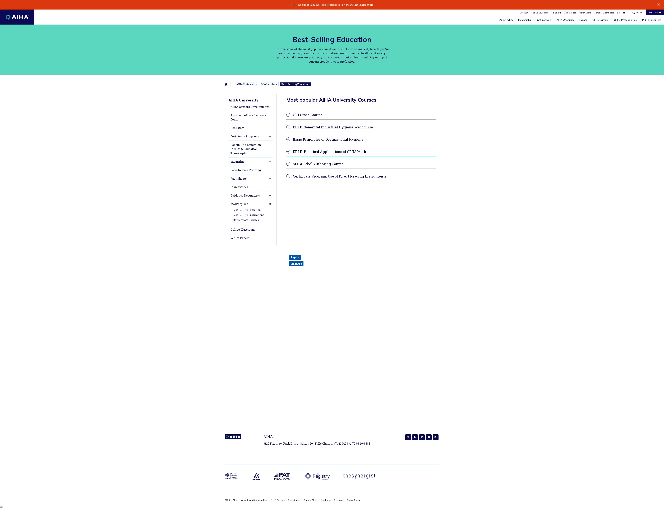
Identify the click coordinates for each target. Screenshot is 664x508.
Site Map (338, 500)
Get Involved (544, 19)
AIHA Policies (278, 500)
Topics (295, 257)
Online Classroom (242, 229)
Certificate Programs (244, 136)
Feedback (325, 500)
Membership (525, 19)
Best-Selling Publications (248, 215)
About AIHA (506, 19)
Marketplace (570, 12)
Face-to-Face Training (245, 170)
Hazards (296, 263)
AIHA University (565, 19)
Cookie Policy (353, 500)
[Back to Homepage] (17, 17)
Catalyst (524, 12)
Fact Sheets (238, 178)
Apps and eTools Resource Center (248, 117)
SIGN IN (621, 12)
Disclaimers (294, 500)
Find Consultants (539, 12)
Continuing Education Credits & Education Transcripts (245, 149)
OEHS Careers (600, 19)
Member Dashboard (604, 12)
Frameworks (239, 187)
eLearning (237, 161)
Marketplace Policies (246, 220)
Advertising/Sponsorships (254, 500)
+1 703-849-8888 (359, 443)
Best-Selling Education (295, 84)
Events (583, 19)
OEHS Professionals (625, 19)
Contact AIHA (310, 500)
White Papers (239, 238)
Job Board (556, 12)
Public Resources (651, 19)
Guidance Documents (245, 195)
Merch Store (585, 12)
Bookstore (237, 128)
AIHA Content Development (249, 107)
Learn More (366, 4)
